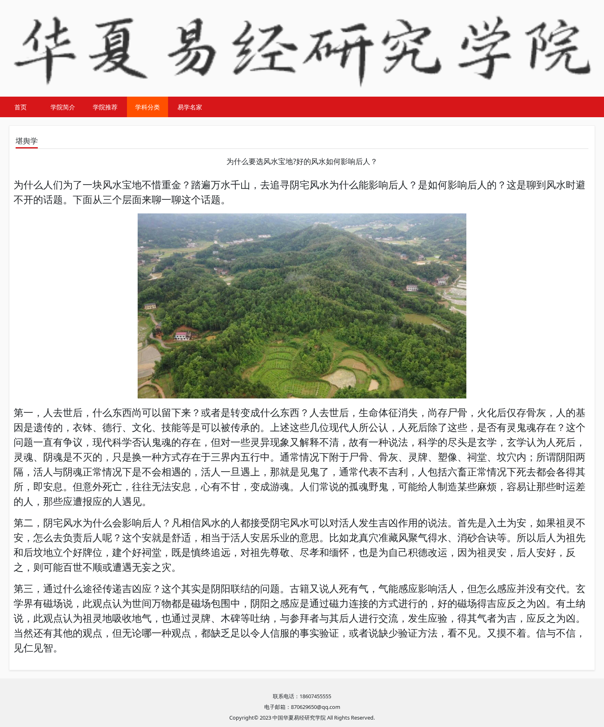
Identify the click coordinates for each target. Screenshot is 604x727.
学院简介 (63, 107)
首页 (20, 107)
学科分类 (147, 107)
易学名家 (190, 107)
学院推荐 (105, 107)
